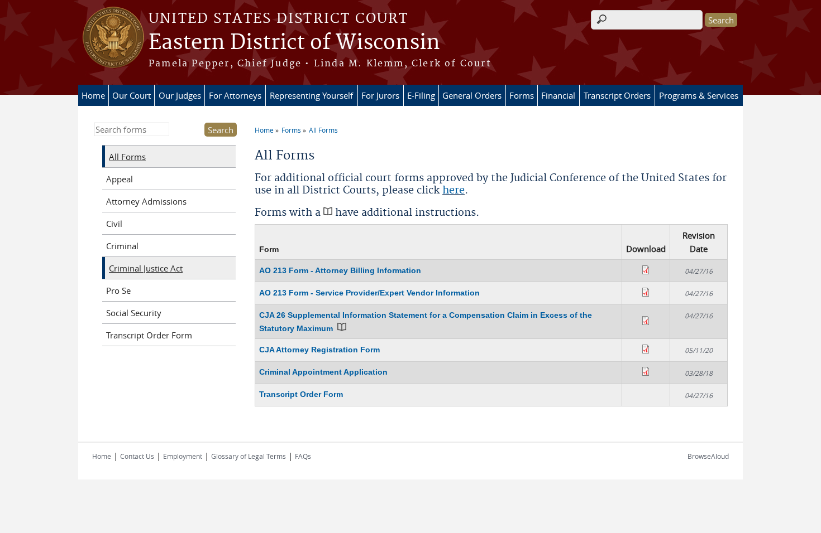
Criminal (122, 245)
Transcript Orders (617, 95)
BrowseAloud (708, 456)
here (453, 190)
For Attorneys (235, 95)
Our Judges (180, 95)
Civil (114, 223)
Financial (558, 95)
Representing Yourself (311, 95)
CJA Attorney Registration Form (319, 349)
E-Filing (421, 95)
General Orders (472, 95)
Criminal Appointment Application (323, 371)
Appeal (119, 179)
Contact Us (137, 456)
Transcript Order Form (301, 394)
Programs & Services (698, 95)
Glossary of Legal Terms (248, 456)
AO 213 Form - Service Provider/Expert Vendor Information (369, 292)
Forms (521, 95)
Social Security (133, 312)
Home (93, 95)
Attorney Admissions (146, 201)
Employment (182, 456)
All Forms (323, 129)
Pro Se (118, 290)
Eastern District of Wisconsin (294, 43)
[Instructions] (341, 328)
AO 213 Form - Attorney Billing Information (340, 270)
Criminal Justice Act (146, 268)
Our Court (131, 95)
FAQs (303, 456)
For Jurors (380, 95)
